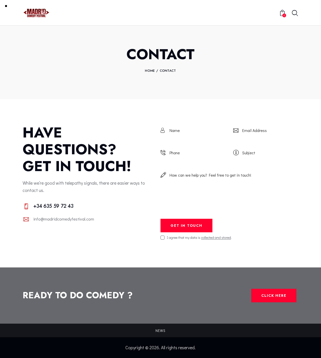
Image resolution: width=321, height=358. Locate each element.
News (160, 330)
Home (150, 70)
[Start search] (294, 13)
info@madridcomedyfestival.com (63, 219)
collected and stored (216, 238)
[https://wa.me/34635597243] (85, 206)
